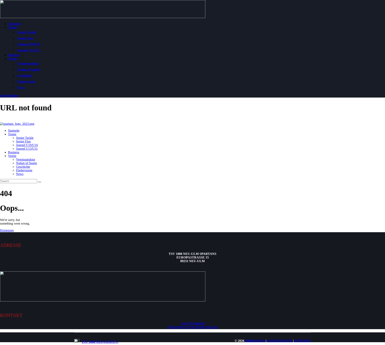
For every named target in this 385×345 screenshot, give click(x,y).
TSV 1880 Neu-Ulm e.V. (100, 342)
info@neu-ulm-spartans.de (193, 327)
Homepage (7, 230)
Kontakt (303, 340)
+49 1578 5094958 (192, 323)
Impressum (255, 340)
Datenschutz (279, 340)
